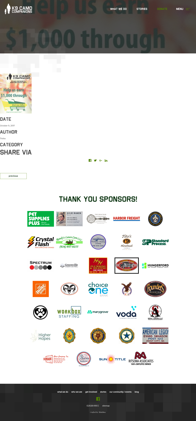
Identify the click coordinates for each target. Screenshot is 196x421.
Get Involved (91, 392)
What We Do (118, 9)
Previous (13, 176)
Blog (137, 392)
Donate (162, 9)
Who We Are (76, 392)
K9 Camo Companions (18, 9)
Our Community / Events (120, 392)
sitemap (106, 406)
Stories (142, 9)
